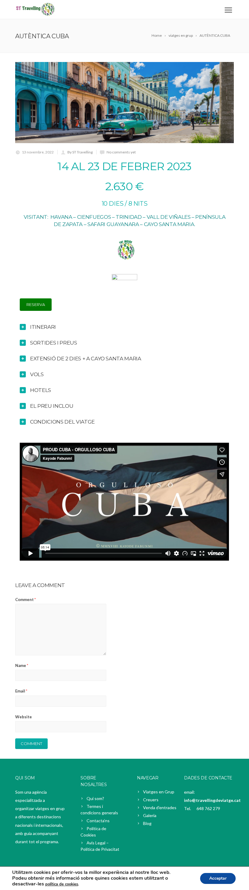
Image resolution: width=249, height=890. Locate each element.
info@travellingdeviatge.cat (212, 800)
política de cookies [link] (61, 884)
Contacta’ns (98, 820)
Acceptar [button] (218, 878)
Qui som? (95, 798)
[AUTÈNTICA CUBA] (124, 102)
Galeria (149, 815)
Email (21, 691)
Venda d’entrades (159, 807)
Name (21, 665)
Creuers (151, 799)
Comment (25, 599)
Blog (147, 823)
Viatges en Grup (158, 791)
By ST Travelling (80, 152)
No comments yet (121, 152)
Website (23, 716)
